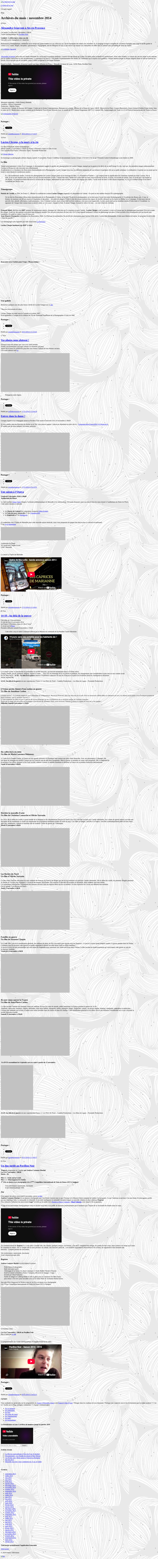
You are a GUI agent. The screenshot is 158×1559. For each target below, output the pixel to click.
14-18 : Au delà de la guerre (16, 615)
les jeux (7, 1412)
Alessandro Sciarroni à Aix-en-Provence (23, 27)
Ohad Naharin (76, 1202)
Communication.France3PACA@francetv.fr (93, 424)
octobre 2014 (9, 1489)
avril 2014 (8, 1501)
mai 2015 (8, 1480)
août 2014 (8, 1493)
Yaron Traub (16, 502)
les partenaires (10, 1410)
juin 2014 (8, 1497)
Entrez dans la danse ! (13, 416)
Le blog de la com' (7, 5)
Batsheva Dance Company (61, 1202)
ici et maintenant (10, 524)
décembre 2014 (10, 1485)
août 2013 (8, 1516)
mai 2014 (8, 1499)
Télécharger (5, 1549)
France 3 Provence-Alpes (45, 1403)
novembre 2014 (10, 1487)
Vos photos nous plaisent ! (15, 340)
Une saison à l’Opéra (12, 491)
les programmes (10, 1420)
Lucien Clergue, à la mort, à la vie (19, 142)
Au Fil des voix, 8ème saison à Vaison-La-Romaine (22, 1458)
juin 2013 (8, 1520)
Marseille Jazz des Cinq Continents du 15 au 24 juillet (23, 1462)
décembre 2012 (10, 1532)
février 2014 (9, 1505)
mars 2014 (8, 1503)
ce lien (40, 1196)
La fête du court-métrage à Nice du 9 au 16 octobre (22, 1454)
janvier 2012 (9, 1542)
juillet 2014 (9, 1495)
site (51, 305)
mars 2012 (8, 1540)
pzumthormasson (14, 134)
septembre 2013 (10, 1514)
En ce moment (10, 1408)
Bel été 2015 (9, 1460)
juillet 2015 (9, 1476)
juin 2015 (8, 1478)
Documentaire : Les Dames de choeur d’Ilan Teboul (22, 1456)
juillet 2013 (9, 1518)
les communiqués (11, 1416)
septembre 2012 (10, 1538)
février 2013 (9, 1528)
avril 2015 (8, 1482)
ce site (13, 1334)
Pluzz (13, 626)
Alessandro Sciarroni (8, 56)
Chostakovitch (35, 513)
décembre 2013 (10, 1509)
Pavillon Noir (23, 34)
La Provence (41, 222)
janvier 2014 (9, 1507)
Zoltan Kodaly (43, 511)
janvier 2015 (9, 1483)
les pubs (8, 1418)
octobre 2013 (9, 1512)
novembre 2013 (10, 1511)
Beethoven (23, 515)
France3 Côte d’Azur (65, 1403)
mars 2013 (8, 1526)
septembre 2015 (10, 1474)
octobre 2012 (9, 1536)
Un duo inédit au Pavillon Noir (18, 1165)
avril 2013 (8, 1524)
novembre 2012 (10, 1534)
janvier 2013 (9, 1530)
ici (17, 350)
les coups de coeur (11, 1414)
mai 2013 (8, 1522)
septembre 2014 (10, 1491)
